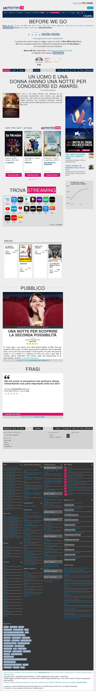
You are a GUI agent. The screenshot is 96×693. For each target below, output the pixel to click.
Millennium (7, 654)
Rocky (22, 667)
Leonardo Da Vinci (26, 640)
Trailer (59, 70)
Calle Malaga (27, 537)
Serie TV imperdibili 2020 (10, 531)
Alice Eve (46, 25)
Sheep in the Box (48, 504)
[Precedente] (6, 261)
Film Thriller (6, 549)
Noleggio (51, 50)
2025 (12, 467)
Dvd (52, 672)
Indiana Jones (22, 648)
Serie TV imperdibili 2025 (10, 516)
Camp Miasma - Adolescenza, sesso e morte (80, 488)
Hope (25, 546)
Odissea (70, 470)
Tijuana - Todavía (28, 588)
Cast (13, 70)
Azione (5, 558)
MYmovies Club (9, 674)
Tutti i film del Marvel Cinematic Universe (15, 659)
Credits (6, 682)
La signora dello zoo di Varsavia (73, 503)
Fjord (25, 549)
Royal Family (15, 640)
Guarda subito (13, 175)
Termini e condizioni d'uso (40, 682)
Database (18, 672)
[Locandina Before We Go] (11, 117)
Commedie (6, 546)
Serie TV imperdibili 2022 (10, 525)
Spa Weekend (28, 574)
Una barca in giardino (50, 163)
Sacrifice (70, 491)
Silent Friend (47, 542)
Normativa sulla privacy (23, 682)
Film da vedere (7, 497)
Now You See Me (18, 629)
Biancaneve (7, 638)
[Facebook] (29, 35)
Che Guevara (7, 667)
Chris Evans (15, 25)
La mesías (10, 163)
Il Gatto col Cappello (29, 555)
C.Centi (6, 444)
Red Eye (66, 538)
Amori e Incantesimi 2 (30, 543)
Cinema (11, 672)
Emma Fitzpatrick (86, 25)
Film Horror (6, 552)
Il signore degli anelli (9, 662)
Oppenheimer (26, 638)
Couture (26, 499)
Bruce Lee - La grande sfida (72, 523)
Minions (6, 627)
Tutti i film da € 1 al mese (18, 127)
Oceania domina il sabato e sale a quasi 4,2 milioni (78, 582)
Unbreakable (7, 651)
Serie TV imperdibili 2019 (10, 534)
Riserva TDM (54, 682)
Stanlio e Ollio (68, 518)
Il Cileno (26, 484)
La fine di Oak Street (73, 479)
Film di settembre (8, 506)
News (21, 70)
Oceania (70, 467)
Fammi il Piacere (48, 548)
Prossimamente (70, 672)
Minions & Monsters (73, 485)
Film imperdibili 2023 (9, 476)
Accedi (90, 8)
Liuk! (6, 442)
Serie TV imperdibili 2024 (10, 519)
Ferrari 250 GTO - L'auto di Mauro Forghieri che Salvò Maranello (51, 566)
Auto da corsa (8, 648)
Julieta (66, 543)
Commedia (24, 27)
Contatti (11, 682)
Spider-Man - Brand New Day (76, 473)
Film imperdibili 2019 (9, 488)
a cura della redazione (11, 435)
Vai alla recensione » (31, 358)
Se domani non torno (29, 564)
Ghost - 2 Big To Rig (49, 490)
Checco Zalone (16, 638)
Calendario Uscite (32, 672)
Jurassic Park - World (10, 643)
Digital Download (65, 50)
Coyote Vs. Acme (48, 525)
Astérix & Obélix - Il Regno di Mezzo (74, 533)
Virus (15, 648)
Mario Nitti (7, 440)
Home (5, 672)
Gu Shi (25, 585)
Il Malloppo (47, 539)
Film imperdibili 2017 (9, 494)
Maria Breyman (58, 25)
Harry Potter (26, 651)
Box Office (60, 672)
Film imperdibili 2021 (9, 482)
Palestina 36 (27, 540)
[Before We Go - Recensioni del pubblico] (33, 325)
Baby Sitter (7, 640)
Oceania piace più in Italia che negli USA (75, 590)
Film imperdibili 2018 (9, 491)
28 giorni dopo (8, 629)
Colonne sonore (86, 672)
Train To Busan (48, 522)
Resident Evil (27, 534)
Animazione (6, 555)
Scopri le (33, 360)
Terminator (16, 667)
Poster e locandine (55, 437)
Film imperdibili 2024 (9, 473)
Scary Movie (13, 627)
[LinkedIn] (36, 35)
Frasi (82, 70)
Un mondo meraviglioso (50, 545)
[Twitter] (32, 35)
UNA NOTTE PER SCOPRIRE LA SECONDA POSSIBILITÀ (32, 333)
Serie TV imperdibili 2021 (10, 528)
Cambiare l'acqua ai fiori (30, 558)
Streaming (89, 70)
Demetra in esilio (28, 591)
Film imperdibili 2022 (9, 479)
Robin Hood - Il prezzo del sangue (77, 482)
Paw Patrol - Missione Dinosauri (53, 574)
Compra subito (58, 53)
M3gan (26, 629)
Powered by (53, 224)
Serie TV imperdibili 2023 (10, 522)
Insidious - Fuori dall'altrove (75, 476)
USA (31, 27)
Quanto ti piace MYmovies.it (11, 461)
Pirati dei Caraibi (8, 646)
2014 (36, 27)
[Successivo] (59, 261)
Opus (26, 632)
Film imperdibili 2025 (9, 470)
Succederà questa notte (30, 561)
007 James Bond (19, 646)
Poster (67, 70)
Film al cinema (7, 500)
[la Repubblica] (82, 4)
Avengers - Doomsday (30, 531)
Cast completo (8, 28)
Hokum (70, 494)
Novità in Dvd (7, 509)
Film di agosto (7, 503)
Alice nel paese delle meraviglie (12, 664)
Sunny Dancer (48, 528)
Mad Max (25, 664)
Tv (55, 672)
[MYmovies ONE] (51, 127)
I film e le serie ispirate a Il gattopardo (14, 635)
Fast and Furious (8, 656)
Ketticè (46, 554)
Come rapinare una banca (51, 551)
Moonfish (26, 582)
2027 (4, 467)
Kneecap (28, 163)
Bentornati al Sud (28, 552)
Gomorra (21, 627)
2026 (8, 467)
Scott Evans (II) (71, 25)
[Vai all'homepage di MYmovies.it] (13, 9)
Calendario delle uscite (30, 506)
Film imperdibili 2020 (9, 485)
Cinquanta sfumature (23, 643)
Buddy (25, 571)
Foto (74, 70)
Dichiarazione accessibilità (67, 682)
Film (23, 672)
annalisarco (8, 446)
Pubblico (37, 70)
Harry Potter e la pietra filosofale (33, 487)
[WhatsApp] (40, 35)
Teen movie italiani (17, 654)
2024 (16, 467)
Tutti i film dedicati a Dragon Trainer (13, 632)
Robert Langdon (17, 651)
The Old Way (67, 513)
